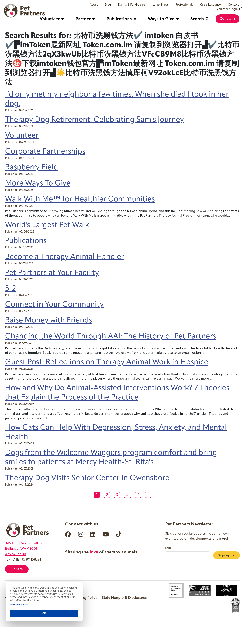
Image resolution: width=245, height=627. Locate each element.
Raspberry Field (31, 167)
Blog (108, 4)
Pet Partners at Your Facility (52, 273)
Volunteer (22, 136)
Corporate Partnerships (45, 152)
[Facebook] (68, 534)
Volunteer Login (227, 9)
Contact (233, 4)
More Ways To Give (37, 183)
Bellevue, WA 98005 (21, 549)
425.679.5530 (15, 554)
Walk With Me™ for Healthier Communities (80, 199)
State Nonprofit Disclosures (124, 598)
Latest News (160, 4)
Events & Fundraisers (131, 4)
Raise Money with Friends (48, 320)
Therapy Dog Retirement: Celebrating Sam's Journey (94, 120)
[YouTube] (105, 534)
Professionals (184, 4)
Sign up (224, 555)
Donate (226, 19)
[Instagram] (80, 534)
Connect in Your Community (54, 305)
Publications (26, 241)
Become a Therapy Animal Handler (64, 257)
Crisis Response (210, 4)
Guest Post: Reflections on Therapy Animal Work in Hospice (106, 362)
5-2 (10, 289)
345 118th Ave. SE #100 (23, 543)
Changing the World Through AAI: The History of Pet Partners (110, 336)
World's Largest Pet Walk (47, 225)
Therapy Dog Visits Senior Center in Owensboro (87, 478)
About (94, 4)
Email (168, 548)
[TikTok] (118, 534)
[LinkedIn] (92, 534)
